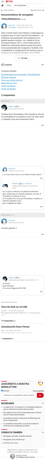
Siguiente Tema (36, 10)
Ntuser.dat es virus (9, 83)
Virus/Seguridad (20, 5)
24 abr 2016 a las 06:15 (16, 223)
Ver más (24, 58)
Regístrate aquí (12, 450)
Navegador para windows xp (14, 439)
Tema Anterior (8, 10)
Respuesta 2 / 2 (7, 215)
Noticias (6, 391)
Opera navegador (8, 89)
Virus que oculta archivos (12, 80)
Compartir (8, 65)
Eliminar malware (8, 77)
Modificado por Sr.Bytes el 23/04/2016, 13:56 (25, 187)
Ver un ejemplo (38, 391)
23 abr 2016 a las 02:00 (16, 109)
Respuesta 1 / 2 (7, 101)
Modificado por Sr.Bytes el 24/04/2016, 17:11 (24, 280)
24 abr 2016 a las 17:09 (25, 27)
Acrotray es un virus (10, 443)
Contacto (26, 452)
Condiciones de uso (31, 450)
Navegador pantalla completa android (17, 436)
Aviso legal (34, 452)
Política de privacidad (15, 452)
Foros (9, 5)
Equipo (21, 450)
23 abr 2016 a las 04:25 (16, 171)
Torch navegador (8, 86)
